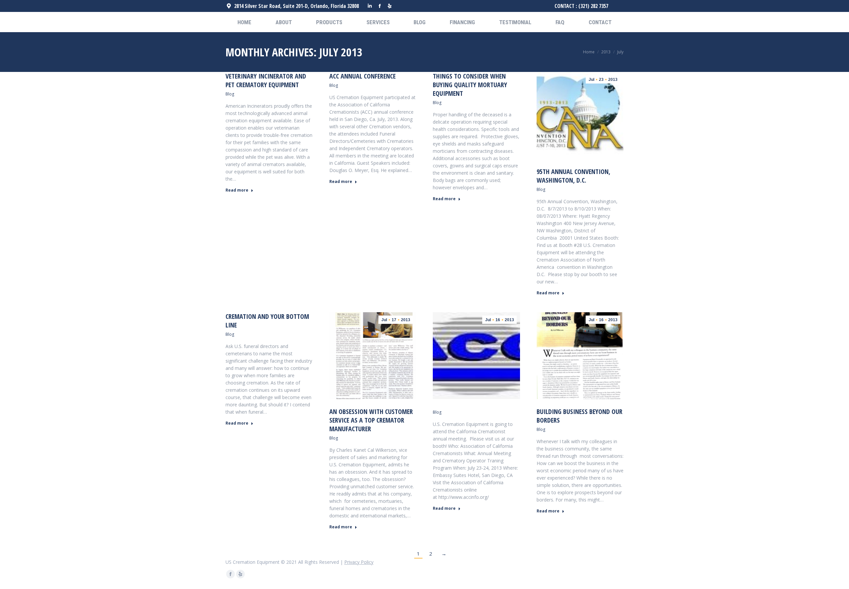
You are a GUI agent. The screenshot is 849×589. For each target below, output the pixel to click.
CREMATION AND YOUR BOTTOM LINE (267, 320)
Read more (237, 190)
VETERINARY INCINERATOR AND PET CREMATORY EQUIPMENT (266, 80)
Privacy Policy (358, 562)
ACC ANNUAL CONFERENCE (362, 76)
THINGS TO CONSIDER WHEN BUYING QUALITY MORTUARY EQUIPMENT (470, 85)
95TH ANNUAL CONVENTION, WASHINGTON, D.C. (573, 176)
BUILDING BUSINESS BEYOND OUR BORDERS (579, 416)
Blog (230, 94)
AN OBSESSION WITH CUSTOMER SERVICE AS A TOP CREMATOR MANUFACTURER (371, 420)
